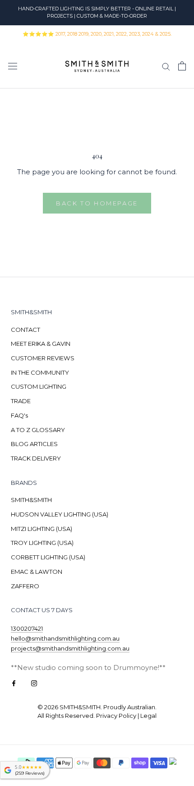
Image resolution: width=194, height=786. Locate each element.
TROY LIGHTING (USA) (42, 542)
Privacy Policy (116, 715)
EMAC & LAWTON (36, 571)
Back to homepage (97, 203)
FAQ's (19, 415)
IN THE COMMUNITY (40, 372)
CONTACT (25, 329)
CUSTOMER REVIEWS (42, 358)
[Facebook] (14, 683)
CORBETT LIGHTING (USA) (48, 557)
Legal (148, 715)
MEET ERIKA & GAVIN (40, 343)
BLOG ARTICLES (34, 443)
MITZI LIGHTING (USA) (41, 528)
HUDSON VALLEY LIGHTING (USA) (59, 514)
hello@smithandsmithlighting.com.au (65, 638)
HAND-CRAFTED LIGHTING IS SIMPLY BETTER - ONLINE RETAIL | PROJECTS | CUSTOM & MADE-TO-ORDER (97, 12)
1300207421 (27, 628)
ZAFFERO (25, 586)
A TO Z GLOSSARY (38, 429)
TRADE (21, 401)
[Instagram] (34, 683)
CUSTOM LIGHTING (38, 386)
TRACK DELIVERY (36, 458)
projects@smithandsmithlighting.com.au (70, 648)
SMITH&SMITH (31, 499)
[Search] (166, 66)
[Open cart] (182, 65)
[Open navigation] (12, 66)
